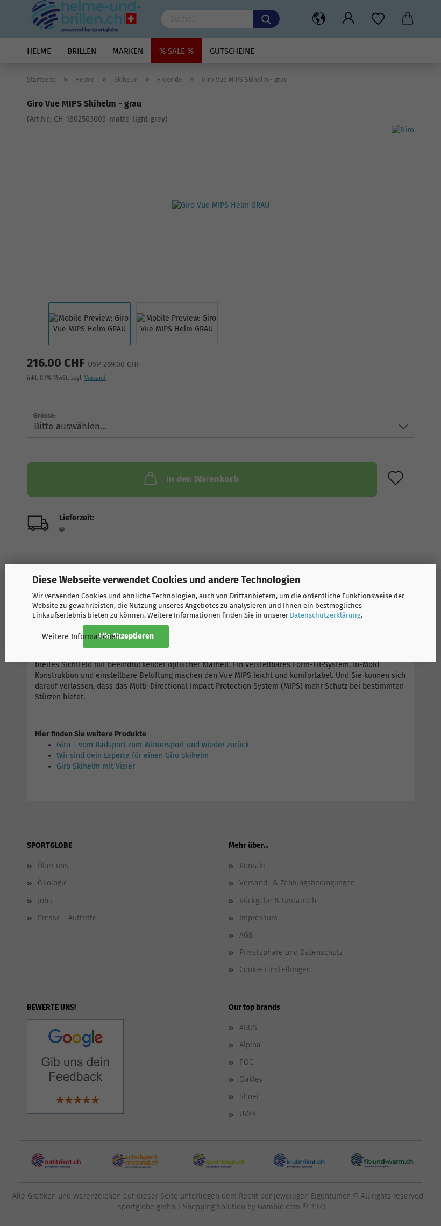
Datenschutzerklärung (325, 615)
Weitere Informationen (81, 636)
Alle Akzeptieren (126, 636)
